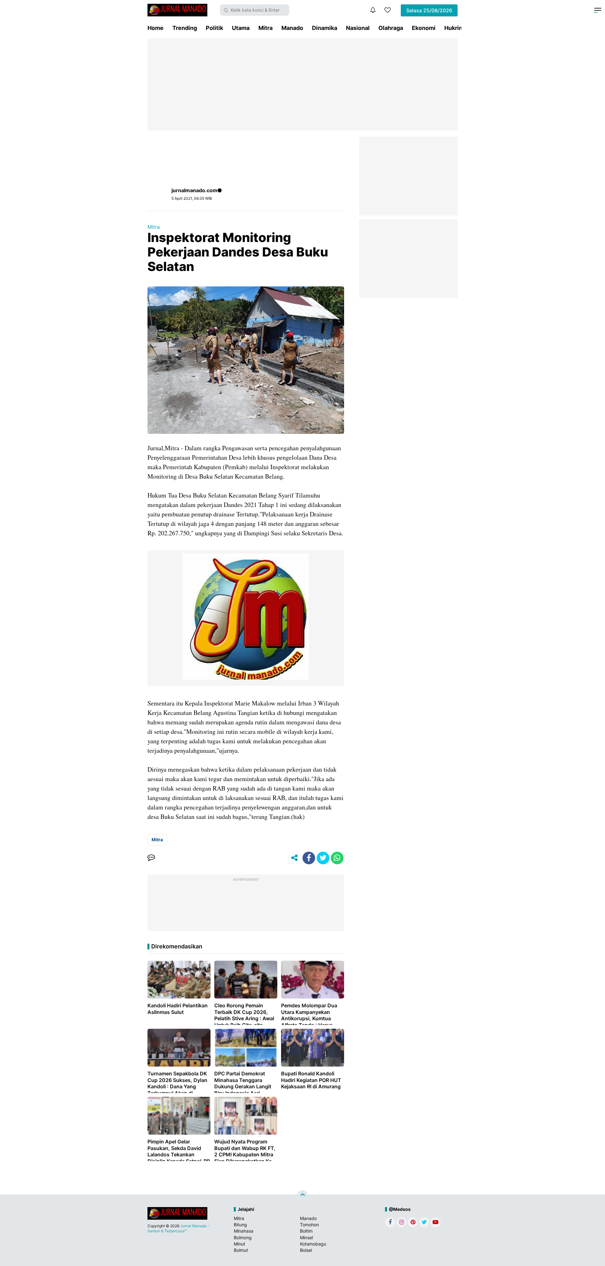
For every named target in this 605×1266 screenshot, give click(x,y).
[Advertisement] (302, 84)
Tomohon (309, 1224)
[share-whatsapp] (337, 858)
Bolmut (241, 1250)
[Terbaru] (372, 10)
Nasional (358, 28)
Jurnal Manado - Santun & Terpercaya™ (178, 1228)
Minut (239, 1243)
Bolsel (306, 1250)
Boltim (306, 1231)
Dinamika (324, 28)
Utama (241, 28)
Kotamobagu (313, 1243)
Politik (214, 28)
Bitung (240, 1224)
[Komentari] (151, 858)
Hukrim (454, 28)
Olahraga (390, 28)
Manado (292, 28)
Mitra (265, 28)
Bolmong (243, 1237)
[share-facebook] (308, 858)
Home (155, 28)
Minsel (306, 1237)
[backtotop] (302, 1195)
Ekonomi (423, 28)
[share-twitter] (323, 858)
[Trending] (388, 10)
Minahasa (243, 1231)
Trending (184, 28)
